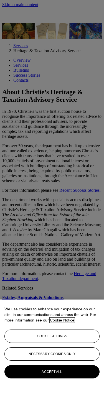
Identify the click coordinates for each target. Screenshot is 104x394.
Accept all (52, 372)
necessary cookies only (52, 354)
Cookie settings (52, 336)
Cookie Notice (62, 320)
